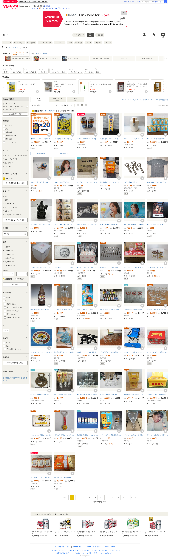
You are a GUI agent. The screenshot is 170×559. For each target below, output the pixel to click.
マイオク (144, 37)
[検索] (165, 1)
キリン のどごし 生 (10, 207)
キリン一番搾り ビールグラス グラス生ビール (64, 394)
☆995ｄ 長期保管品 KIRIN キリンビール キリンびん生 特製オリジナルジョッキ (41, 182)
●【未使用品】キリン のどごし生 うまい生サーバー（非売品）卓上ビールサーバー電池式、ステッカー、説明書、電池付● (41, 267)
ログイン (35, 8)
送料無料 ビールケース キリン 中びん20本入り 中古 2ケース (111, 182)
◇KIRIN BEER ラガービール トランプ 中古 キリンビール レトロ (64, 267)
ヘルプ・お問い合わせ (107, 553)
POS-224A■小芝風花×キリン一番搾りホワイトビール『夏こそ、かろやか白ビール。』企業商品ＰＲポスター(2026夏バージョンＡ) (64, 182)
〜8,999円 (8, 251)
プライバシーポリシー (57, 550)
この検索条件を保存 (15, 114)
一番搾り (6, 200)
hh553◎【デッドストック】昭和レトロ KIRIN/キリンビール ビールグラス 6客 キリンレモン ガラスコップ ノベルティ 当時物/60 (87, 224)
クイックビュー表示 (86, 105)
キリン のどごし (9, 203)
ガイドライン (115, 550)
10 (124, 497)
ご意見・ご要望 (92, 553)
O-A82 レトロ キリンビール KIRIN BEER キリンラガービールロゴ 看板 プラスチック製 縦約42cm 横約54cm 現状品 (41, 352)
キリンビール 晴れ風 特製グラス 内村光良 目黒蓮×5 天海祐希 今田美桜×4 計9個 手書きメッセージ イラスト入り (157, 139)
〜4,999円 (8, 247)
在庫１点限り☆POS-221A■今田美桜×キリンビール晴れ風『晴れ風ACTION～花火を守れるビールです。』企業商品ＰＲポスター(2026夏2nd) (134, 224)
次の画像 (166, 58)
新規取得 (47, 6)
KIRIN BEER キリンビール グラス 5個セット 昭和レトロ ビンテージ (157, 310)
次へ (166, 86)
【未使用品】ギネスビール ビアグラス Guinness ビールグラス (64, 310)
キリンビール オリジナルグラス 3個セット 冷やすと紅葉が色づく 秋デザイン (41, 477)
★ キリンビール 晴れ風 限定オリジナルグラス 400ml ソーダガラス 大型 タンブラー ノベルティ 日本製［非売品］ (111, 435)
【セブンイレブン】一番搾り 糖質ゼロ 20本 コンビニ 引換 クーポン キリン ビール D (41, 139)
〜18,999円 (8, 258)
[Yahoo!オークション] (16, 6)
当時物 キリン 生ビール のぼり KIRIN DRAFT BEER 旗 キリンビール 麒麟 (111, 139)
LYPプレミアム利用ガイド (100, 550)
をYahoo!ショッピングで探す (50, 514)
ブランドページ (13, 47)
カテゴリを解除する (42, 53)
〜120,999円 (9, 265)
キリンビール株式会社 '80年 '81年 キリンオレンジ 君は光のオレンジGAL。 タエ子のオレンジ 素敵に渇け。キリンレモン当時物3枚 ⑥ (157, 435)
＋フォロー (24, 47)
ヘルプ (137, 2)
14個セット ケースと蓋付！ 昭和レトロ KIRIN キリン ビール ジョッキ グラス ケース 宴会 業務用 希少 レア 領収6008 (157, 394)
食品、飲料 (8, 163)
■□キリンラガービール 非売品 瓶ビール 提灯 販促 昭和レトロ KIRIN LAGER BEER (41, 310)
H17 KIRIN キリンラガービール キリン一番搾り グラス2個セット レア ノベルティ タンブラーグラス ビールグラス (157, 267)
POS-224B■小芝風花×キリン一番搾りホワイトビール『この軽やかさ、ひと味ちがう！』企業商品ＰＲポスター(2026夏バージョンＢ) (111, 224)
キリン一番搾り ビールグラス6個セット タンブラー (111, 394)
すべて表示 (8, 166)
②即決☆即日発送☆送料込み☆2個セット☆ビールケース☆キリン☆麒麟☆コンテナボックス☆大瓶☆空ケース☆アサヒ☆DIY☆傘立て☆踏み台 (134, 394)
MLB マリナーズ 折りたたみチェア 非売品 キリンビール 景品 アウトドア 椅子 (134, 352)
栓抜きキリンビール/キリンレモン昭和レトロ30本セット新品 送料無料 (111, 267)
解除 (27, 107)
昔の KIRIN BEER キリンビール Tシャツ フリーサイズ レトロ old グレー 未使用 (157, 182)
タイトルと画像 (78, 105)
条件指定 (99, 35)
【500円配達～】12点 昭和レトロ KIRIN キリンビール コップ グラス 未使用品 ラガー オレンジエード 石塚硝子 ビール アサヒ (111, 352)
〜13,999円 (8, 254)
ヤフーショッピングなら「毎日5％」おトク (55, 8)
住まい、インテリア (11, 159)
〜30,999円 (8, 262)
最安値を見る (40, 153)
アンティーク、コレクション (15, 155)
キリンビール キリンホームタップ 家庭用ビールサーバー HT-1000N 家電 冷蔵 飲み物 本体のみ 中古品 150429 (134, 139)
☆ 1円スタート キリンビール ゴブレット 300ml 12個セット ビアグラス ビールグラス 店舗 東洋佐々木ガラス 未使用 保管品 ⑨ (87, 182)
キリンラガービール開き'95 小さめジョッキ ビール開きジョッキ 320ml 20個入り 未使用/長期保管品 (134, 267)
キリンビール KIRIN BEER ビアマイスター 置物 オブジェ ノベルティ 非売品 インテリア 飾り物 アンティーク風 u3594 (41, 224)
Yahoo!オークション (62, 547)
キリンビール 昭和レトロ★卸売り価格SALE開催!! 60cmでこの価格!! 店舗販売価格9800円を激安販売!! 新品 (41, 435)
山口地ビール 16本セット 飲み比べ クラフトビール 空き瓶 (111, 310)
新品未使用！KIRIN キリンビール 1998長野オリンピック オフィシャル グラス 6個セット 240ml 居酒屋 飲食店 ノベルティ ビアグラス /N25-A (87, 435)
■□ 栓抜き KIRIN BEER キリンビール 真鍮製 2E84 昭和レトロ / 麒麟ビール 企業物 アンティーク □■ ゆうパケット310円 (41, 394)
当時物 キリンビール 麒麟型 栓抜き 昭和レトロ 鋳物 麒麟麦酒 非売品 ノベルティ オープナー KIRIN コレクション (87, 352)
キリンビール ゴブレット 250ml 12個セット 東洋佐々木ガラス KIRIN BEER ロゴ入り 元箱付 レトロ (134, 435)
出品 (163, 37)
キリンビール (8, 211)
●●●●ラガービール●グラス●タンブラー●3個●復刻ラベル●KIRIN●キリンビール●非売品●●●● (134, 310)
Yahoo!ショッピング (93, 547)
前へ (4, 86)
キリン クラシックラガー (12, 215)
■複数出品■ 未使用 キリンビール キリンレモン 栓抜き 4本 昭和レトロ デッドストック (134, 182)
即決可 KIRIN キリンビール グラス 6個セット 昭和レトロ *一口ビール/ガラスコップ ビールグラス (87, 267)
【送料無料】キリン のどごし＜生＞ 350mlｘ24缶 (64, 139)
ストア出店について (78, 553)
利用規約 (86, 550)
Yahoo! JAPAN (129, 2)
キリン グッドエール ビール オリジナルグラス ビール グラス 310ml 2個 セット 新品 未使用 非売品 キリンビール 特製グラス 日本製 (64, 477)
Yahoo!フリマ (78, 547)
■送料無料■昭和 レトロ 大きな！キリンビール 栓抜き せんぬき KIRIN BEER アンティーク (64, 435)
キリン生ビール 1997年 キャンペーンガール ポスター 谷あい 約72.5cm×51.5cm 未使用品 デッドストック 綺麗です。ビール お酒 (157, 224)
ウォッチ (153, 37)
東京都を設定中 (50, 111)
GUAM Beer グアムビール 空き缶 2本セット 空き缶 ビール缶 (87, 139)
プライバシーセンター (74, 550)
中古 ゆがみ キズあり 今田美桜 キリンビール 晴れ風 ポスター (87, 310)
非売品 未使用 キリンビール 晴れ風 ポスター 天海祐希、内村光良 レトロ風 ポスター (64, 352)
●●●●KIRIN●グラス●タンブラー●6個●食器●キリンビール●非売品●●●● (87, 394)
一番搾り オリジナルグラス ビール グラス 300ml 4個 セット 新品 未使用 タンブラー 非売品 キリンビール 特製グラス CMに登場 (64, 224)
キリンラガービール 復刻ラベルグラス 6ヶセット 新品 (157, 352)
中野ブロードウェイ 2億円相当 (158, 2)
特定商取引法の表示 (62, 553)
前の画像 (3, 58)
